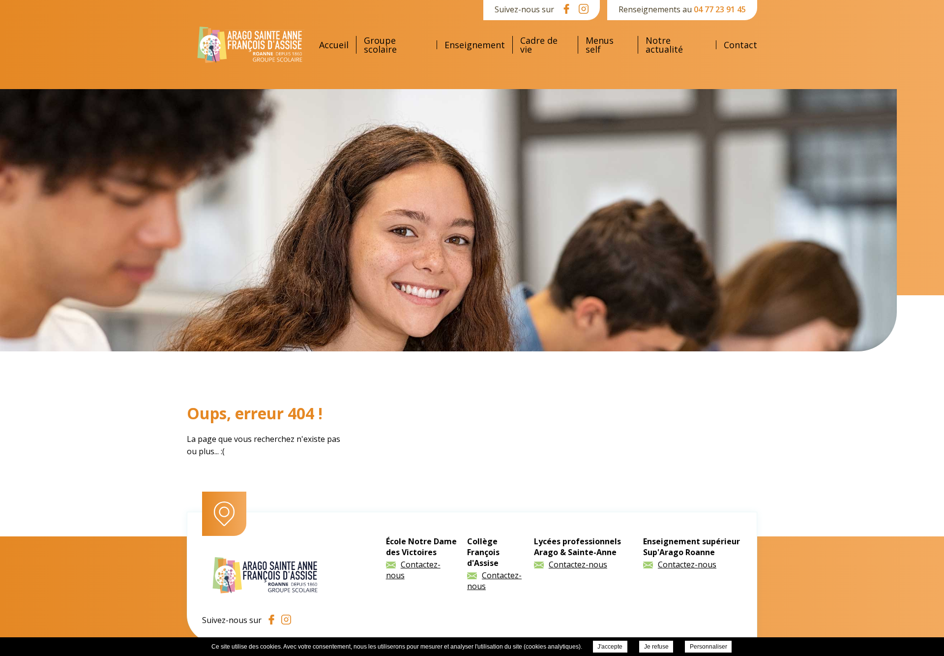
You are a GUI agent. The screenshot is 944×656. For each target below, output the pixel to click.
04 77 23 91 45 (720, 9)
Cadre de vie (539, 45)
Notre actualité (664, 45)
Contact (740, 44)
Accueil (334, 44)
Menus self (600, 45)
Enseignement (474, 44)
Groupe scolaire (380, 45)
